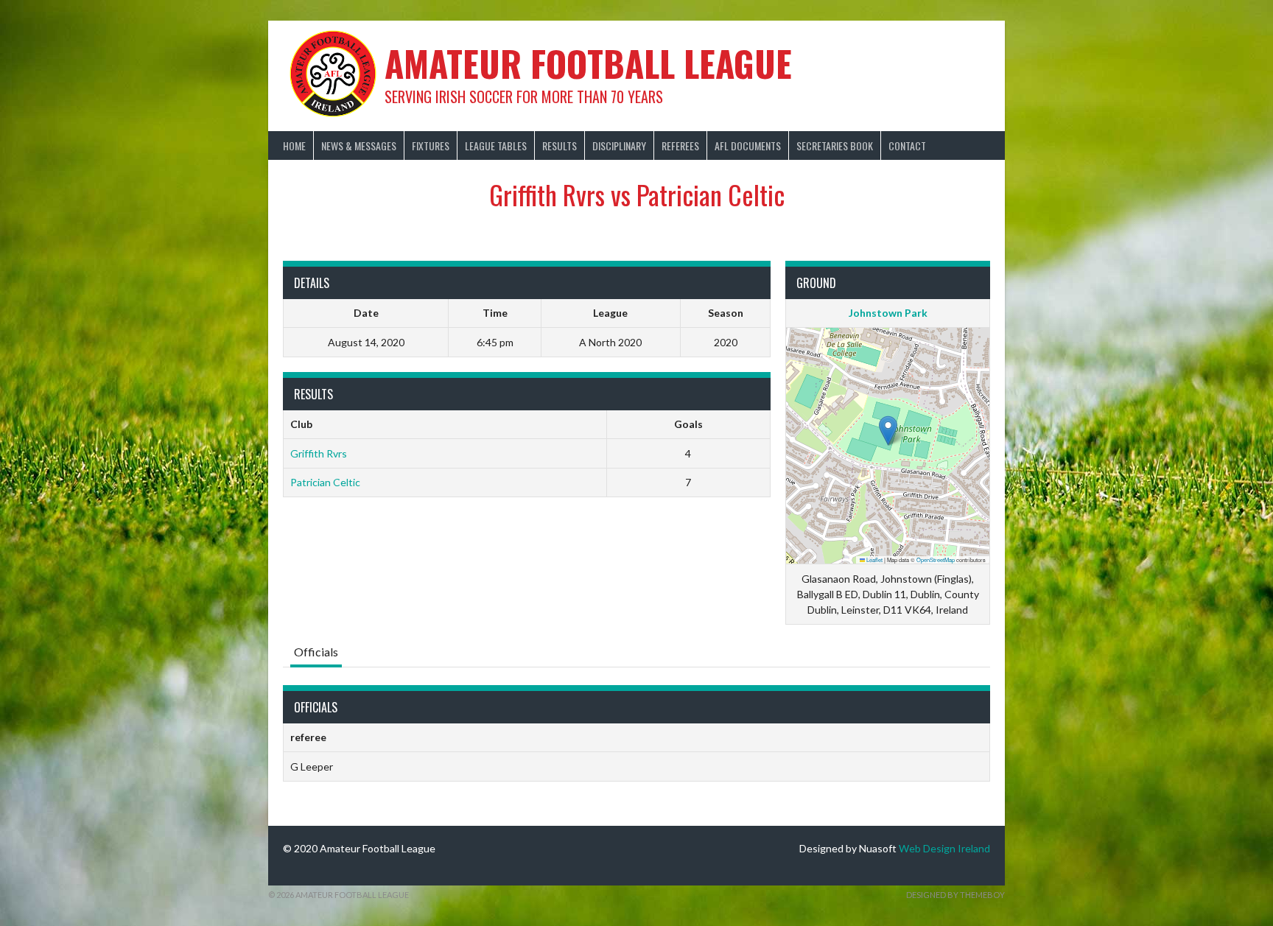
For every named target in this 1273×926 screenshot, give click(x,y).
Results (559, 145)
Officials (316, 652)
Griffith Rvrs (318, 453)
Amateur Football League (588, 63)
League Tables (496, 145)
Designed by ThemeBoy (955, 894)
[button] (888, 430)
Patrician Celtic (325, 482)
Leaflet (874, 559)
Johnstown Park (888, 312)
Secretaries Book (834, 145)
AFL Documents (748, 145)
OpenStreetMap (935, 559)
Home (294, 145)
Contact (907, 145)
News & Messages (358, 145)
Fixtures (430, 145)
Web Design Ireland (944, 848)
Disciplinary (619, 145)
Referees (680, 145)
